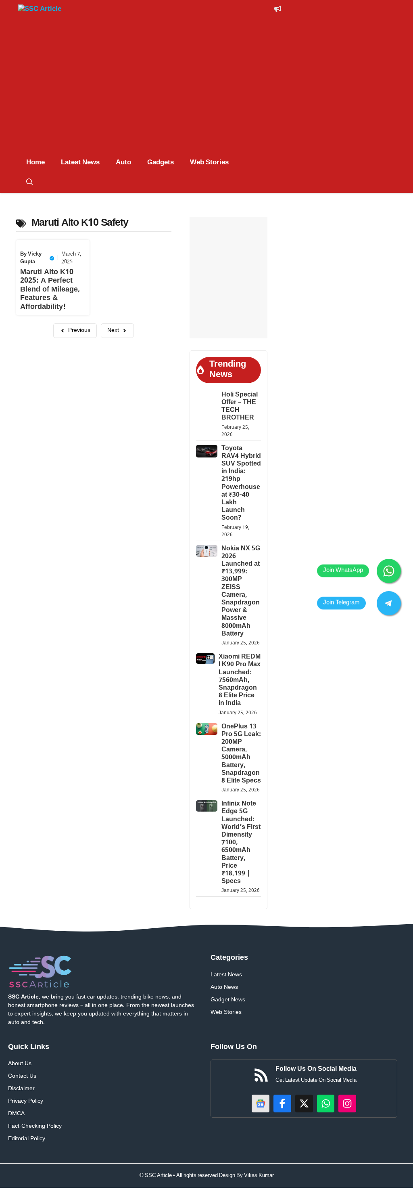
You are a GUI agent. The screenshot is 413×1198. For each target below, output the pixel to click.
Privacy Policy (25, 1101)
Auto (123, 162)
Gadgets (160, 162)
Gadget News (228, 1000)
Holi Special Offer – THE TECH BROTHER (239, 407)
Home (35, 162)
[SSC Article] (48, 10)
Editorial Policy (26, 1139)
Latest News (80, 162)
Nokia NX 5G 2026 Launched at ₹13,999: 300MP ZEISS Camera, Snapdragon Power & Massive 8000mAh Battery (240, 591)
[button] (29, 183)
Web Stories (209, 162)
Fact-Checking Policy (35, 1126)
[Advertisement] (206, 92)
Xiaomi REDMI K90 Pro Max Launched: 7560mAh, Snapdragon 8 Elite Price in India (240, 680)
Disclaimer (21, 1089)
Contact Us (22, 1076)
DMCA (16, 1114)
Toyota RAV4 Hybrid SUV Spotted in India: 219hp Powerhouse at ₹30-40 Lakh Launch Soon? (241, 484)
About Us (19, 1064)
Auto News (224, 987)
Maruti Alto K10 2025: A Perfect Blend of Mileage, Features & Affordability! (50, 290)
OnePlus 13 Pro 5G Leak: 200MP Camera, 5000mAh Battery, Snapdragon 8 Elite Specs (241, 754)
